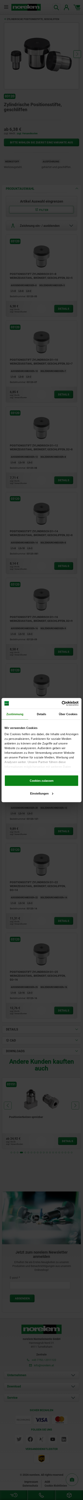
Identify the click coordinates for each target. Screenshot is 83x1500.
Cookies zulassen (41, 780)
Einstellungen (39, 793)
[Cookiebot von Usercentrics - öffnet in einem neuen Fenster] (62, 703)
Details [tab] (41, 714)
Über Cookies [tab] (68, 714)
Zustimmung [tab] (15, 714)
